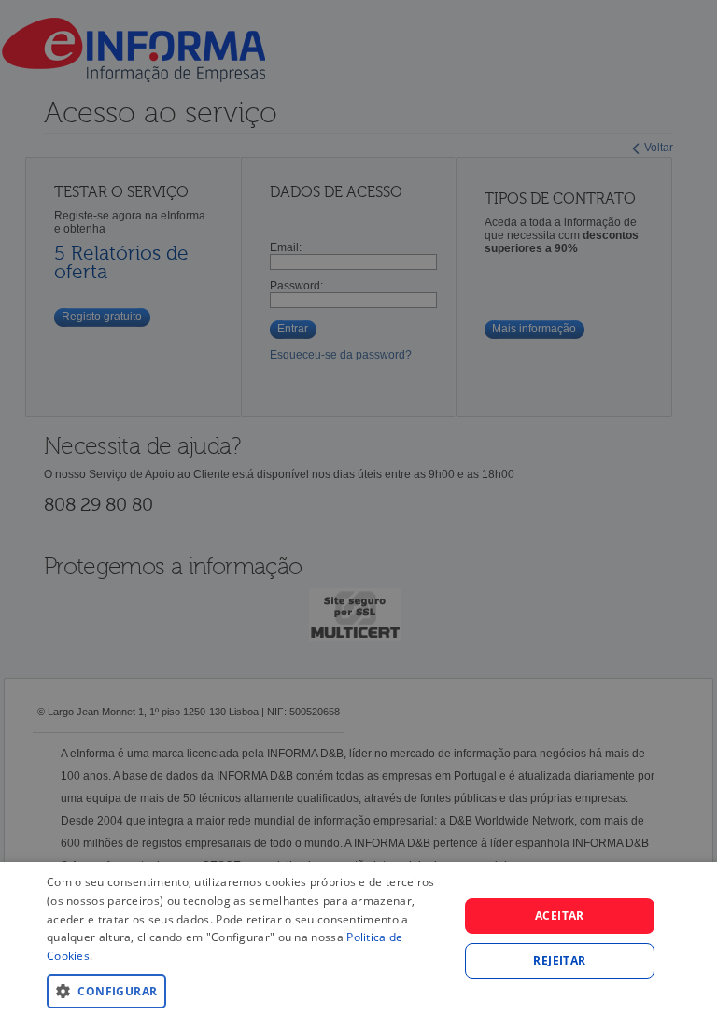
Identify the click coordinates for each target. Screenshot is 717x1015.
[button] (246, 990)
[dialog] (358, 938)
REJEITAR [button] (559, 960)
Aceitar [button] (559, 915)
